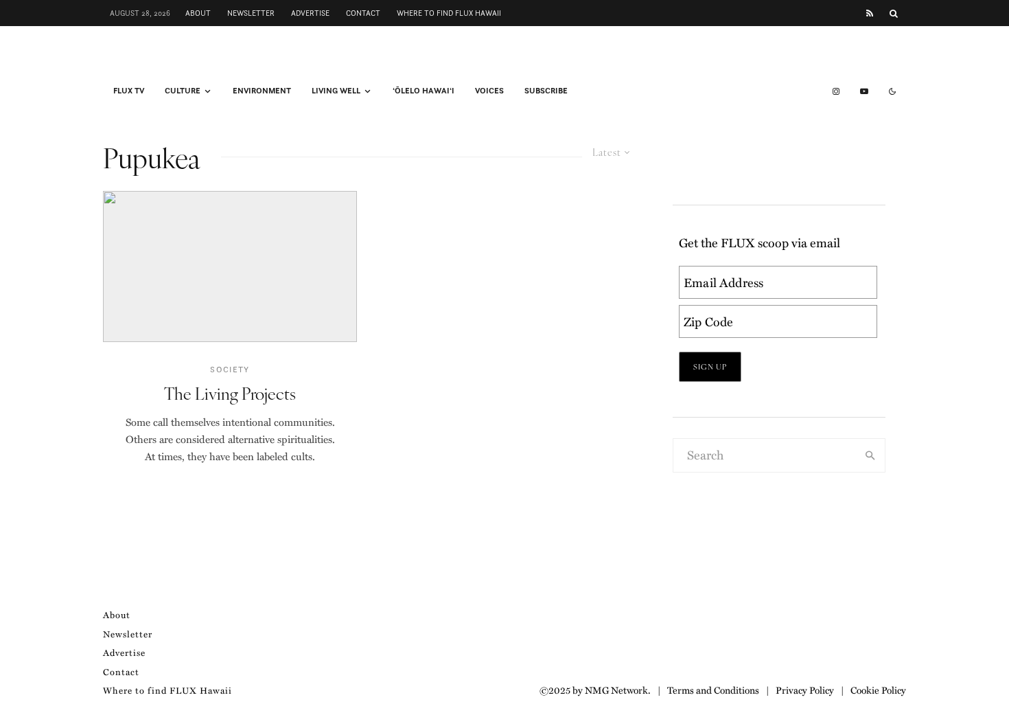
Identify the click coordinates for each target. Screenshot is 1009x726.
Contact (363, 13)
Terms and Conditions (713, 689)
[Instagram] (836, 91)
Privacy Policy (805, 689)
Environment (262, 90)
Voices (489, 90)
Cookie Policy (878, 689)
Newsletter (251, 13)
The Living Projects (230, 393)
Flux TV (128, 90)
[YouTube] (864, 91)
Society (229, 369)
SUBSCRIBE (546, 90)
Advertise (310, 13)
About (198, 13)
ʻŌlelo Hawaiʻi (423, 90)
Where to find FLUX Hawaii (449, 13)
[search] (870, 455)
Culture (182, 90)
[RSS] (869, 13)
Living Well (336, 90)
